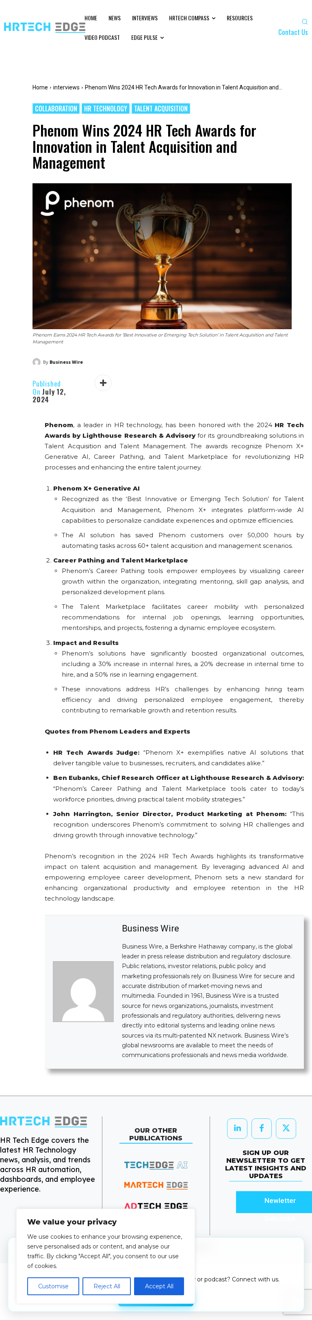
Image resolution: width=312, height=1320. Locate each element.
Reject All (106, 1286)
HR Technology (105, 108)
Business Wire (66, 362)
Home (40, 87)
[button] (304, 21)
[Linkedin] (237, 1128)
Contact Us (293, 32)
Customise (53, 1286)
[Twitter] (286, 1128)
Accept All (159, 1286)
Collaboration (56, 108)
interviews (66, 87)
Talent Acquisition (161, 108)
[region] (105, 1256)
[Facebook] (261, 1128)
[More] (103, 383)
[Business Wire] (37, 362)
